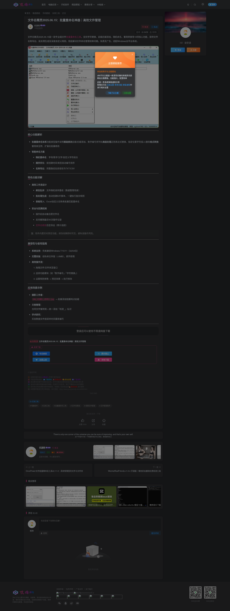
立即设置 (127, 93)
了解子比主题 (113, 93)
